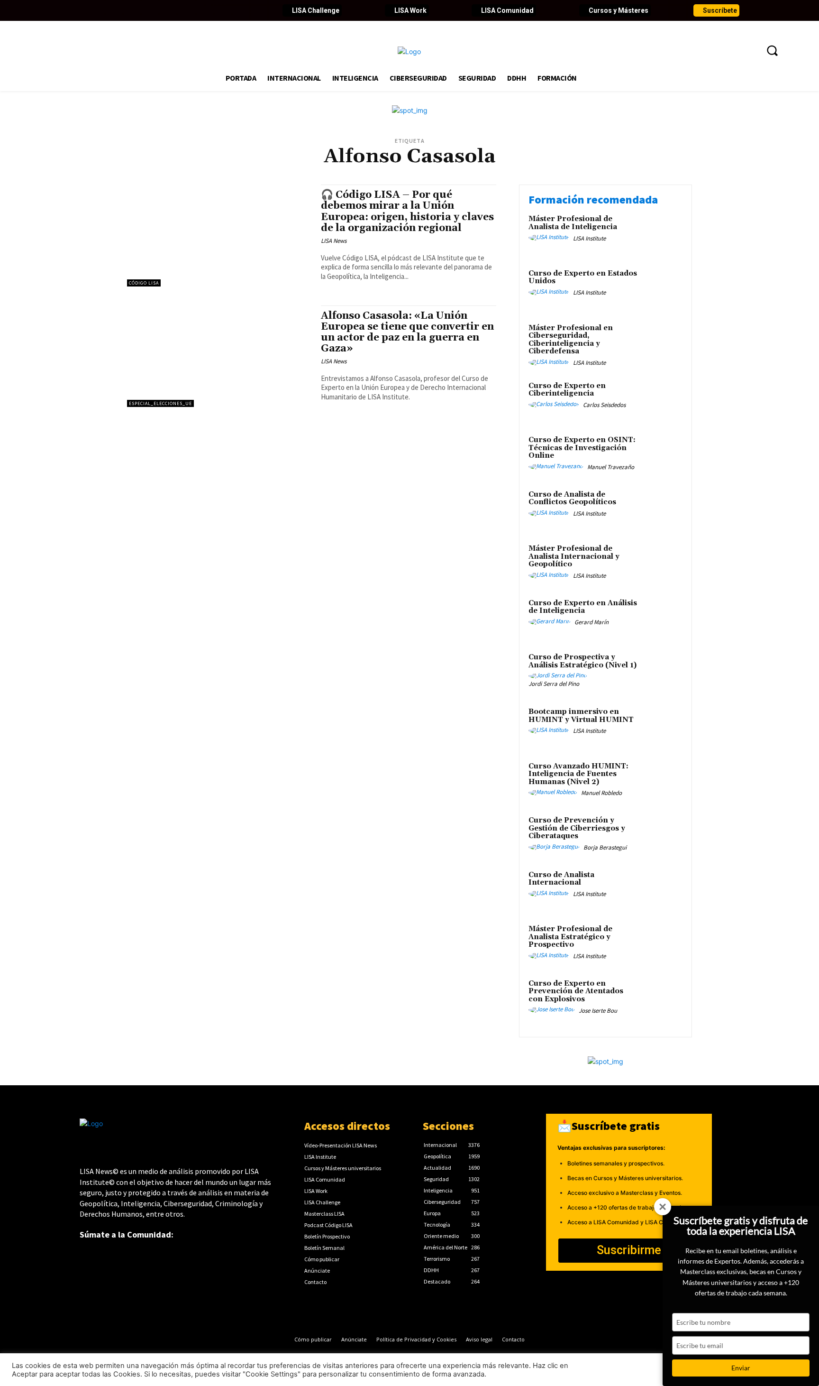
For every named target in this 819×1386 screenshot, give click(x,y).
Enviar (740, 1368)
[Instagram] (151, 10)
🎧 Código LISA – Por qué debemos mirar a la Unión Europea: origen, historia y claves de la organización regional (407, 211)
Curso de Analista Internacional (561, 878)
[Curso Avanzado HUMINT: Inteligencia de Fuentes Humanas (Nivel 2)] (662, 781)
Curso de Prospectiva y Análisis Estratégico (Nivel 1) (582, 661)
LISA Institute (589, 238)
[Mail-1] (232, 10)
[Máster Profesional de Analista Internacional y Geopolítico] (662, 563)
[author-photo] (550, 237)
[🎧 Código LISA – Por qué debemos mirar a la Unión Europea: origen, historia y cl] (219, 235)
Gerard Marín (591, 622)
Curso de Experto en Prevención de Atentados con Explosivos (575, 991)
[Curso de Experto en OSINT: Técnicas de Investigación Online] (662, 454)
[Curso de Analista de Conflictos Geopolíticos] (662, 509)
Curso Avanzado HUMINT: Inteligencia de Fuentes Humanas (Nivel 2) (578, 774)
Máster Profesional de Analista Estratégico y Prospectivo (570, 936)
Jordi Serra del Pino (553, 684)
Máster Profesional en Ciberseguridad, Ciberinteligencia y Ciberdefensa (570, 339)
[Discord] (183, 10)
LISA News (333, 241)
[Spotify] (200, 10)
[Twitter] (103, 10)
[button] (772, 50)
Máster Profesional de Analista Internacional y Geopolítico (573, 556)
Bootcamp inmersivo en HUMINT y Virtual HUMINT (581, 715)
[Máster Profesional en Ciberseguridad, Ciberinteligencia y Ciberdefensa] (662, 343)
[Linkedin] (119, 10)
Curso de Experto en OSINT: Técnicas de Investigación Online (582, 447)
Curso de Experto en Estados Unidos (582, 277)
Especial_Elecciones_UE (160, 403)
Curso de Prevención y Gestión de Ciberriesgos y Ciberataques (576, 828)
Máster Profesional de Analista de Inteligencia (572, 222)
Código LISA (144, 283)
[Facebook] (87, 10)
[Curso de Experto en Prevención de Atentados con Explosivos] (662, 998)
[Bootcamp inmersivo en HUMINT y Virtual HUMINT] (662, 726)
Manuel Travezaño (610, 467)
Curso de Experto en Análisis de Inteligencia (582, 607)
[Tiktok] (167, 10)
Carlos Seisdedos (604, 405)
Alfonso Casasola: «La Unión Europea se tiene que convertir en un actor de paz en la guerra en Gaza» (407, 332)
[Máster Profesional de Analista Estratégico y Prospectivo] (662, 944)
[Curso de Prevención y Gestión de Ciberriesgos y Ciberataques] (662, 835)
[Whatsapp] (216, 10)
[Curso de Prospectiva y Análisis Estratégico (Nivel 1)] (662, 672)
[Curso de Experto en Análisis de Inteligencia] (662, 618)
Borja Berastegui (605, 847)
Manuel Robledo (601, 793)
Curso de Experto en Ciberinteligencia (567, 389)
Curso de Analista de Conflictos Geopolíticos (572, 498)
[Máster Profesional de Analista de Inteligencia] (662, 233)
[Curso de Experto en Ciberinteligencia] (662, 400)
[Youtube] (135, 10)
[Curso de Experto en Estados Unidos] (662, 288)
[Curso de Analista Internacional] (662, 889)
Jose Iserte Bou (598, 1011)
